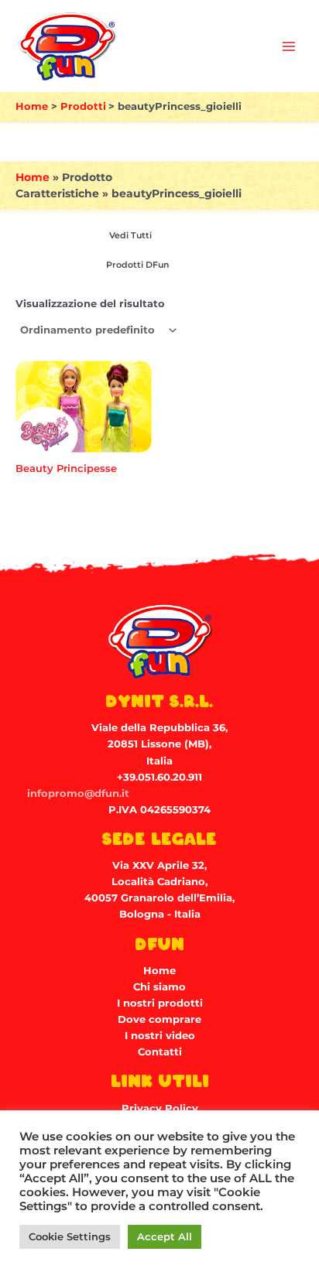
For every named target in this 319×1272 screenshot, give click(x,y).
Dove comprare (159, 1019)
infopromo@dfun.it (78, 793)
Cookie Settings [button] (70, 1236)
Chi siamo (159, 987)
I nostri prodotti (160, 1003)
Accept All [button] (164, 1236)
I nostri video (160, 1035)
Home (32, 177)
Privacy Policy (160, 1108)
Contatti (160, 1052)
